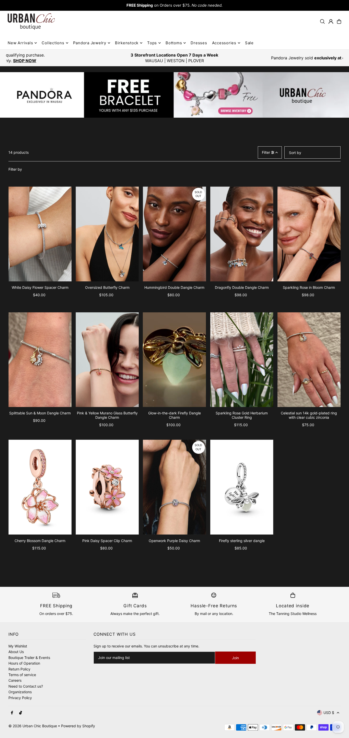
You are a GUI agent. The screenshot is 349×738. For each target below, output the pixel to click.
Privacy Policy (20, 698)
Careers (14, 680)
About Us (16, 651)
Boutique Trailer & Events (29, 657)
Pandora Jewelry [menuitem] (89, 42)
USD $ (328, 712)
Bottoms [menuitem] (174, 42)
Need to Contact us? (25, 686)
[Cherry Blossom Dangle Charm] (40, 487)
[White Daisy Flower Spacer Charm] (40, 233)
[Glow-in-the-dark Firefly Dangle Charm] (174, 359)
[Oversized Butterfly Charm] (107, 233)
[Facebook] (12, 713)
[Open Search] (322, 21)
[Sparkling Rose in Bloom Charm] (309, 233)
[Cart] (339, 21)
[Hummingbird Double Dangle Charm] (174, 233)
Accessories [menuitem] (224, 42)
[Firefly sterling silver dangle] (241, 487)
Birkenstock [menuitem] (126, 42)
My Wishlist (17, 646)
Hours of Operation (24, 663)
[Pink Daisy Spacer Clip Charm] (107, 487)
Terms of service (22, 675)
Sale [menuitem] (249, 42)
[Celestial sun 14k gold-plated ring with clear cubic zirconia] (309, 359)
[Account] (331, 21)
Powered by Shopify (78, 726)
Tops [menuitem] (152, 42)
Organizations (20, 692)
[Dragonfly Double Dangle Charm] (241, 233)
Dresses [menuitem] (199, 42)
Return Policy (19, 669)
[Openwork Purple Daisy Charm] (174, 487)
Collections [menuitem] (53, 42)
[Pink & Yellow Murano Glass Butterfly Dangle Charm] (107, 359)
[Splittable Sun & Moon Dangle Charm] (40, 359)
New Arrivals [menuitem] (20, 42)
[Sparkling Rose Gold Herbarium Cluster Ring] (241, 359)
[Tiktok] (20, 713)
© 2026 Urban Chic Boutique (32, 726)
